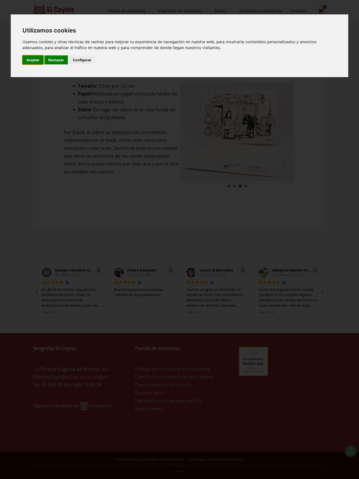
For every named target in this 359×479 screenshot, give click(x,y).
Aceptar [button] (33, 60)
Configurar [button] (82, 60)
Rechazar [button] (56, 60)
